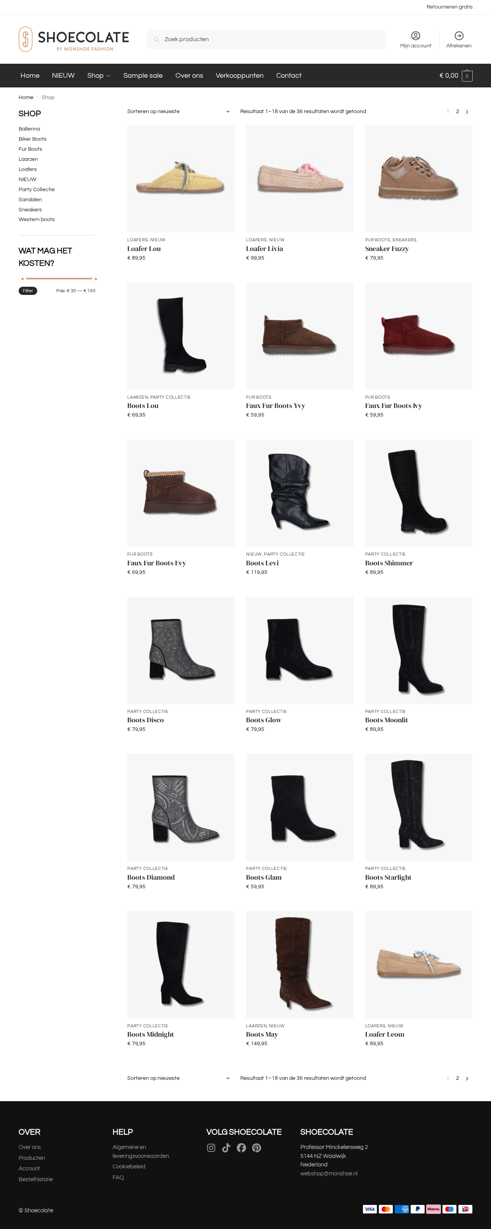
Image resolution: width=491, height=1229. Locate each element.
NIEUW (158, 240)
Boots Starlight (388, 877)
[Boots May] (299, 964)
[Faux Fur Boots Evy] (180, 493)
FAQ (118, 1177)
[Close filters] (97, 112)
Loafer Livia (264, 249)
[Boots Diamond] (180, 807)
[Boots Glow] (299, 650)
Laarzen (137, 397)
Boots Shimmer (389, 563)
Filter (28, 290)
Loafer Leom (384, 1034)
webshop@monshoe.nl (328, 1174)
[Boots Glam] (299, 807)
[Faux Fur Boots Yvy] (299, 336)
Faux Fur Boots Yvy (275, 406)
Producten (32, 1158)
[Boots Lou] (180, 336)
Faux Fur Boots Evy (156, 563)
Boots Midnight (150, 1034)
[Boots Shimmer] (418, 493)
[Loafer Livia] (299, 178)
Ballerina (29, 129)
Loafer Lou (144, 249)
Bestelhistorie (36, 1179)
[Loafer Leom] (418, 964)
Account (29, 1168)
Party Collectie (170, 397)
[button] (456, 75)
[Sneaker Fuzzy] (418, 178)
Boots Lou (142, 406)
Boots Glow (263, 720)
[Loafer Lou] (180, 178)
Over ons (30, 1147)
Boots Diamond (151, 877)
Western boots (37, 219)
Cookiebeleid (129, 1167)
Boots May (262, 1034)
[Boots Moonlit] (418, 650)
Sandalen (30, 199)
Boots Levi (262, 563)
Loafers (137, 240)
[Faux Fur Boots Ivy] (418, 336)
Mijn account (416, 46)
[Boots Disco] (180, 650)
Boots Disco (145, 720)
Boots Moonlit (386, 720)
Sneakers (404, 240)
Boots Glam (264, 877)
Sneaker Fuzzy (387, 249)
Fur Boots (377, 240)
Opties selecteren (181, 274)
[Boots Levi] (299, 493)
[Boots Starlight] (418, 807)
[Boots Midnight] (180, 964)
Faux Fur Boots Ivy (393, 406)
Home (26, 97)
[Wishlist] (223, 137)
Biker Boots (33, 139)
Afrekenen (459, 46)
